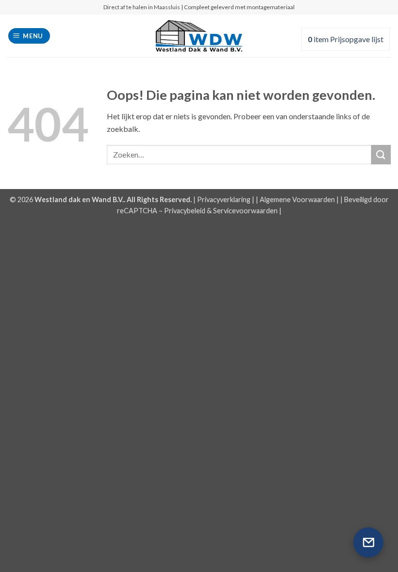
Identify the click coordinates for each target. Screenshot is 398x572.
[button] (29, 36)
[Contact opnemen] (368, 542)
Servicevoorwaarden (245, 211)
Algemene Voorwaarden (297, 199)
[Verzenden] (381, 154)
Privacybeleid (184, 211)
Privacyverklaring (223, 199)
